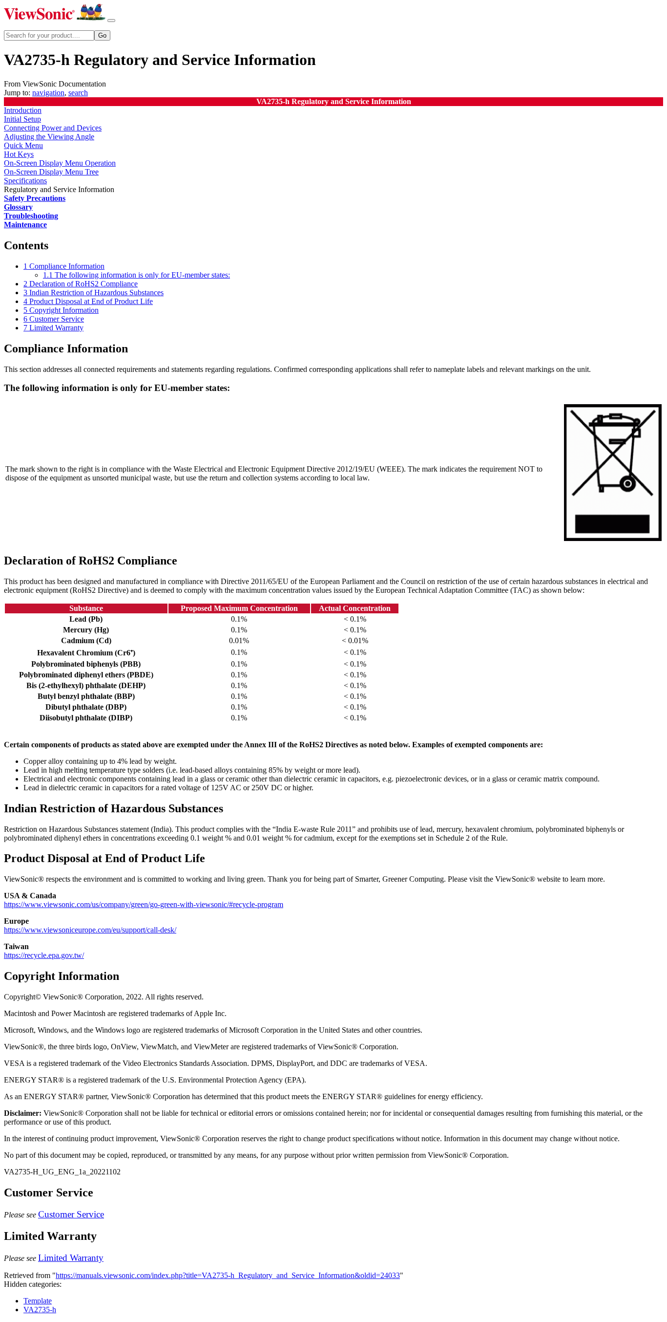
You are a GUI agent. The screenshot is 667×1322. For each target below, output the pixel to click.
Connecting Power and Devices (53, 128)
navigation (48, 92)
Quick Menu (23, 145)
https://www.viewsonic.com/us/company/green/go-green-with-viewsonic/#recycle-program (143, 904)
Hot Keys (19, 154)
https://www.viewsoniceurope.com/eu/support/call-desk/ (90, 930)
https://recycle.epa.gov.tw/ (44, 955)
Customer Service (71, 1214)
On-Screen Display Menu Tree (51, 172)
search (78, 92)
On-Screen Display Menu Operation (60, 163)
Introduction (23, 110)
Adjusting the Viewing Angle (49, 136)
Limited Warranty (71, 1258)
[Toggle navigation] (111, 20)
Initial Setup (22, 119)
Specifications (25, 180)
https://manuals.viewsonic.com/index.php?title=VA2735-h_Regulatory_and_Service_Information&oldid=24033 (228, 1275)
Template (37, 1301)
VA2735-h (39, 1309)
